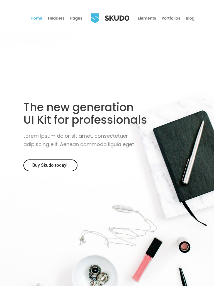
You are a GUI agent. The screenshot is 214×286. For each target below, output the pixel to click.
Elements (147, 18)
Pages (76, 18)
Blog (190, 18)
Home (36, 18)
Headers (56, 18)
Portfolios (171, 18)
